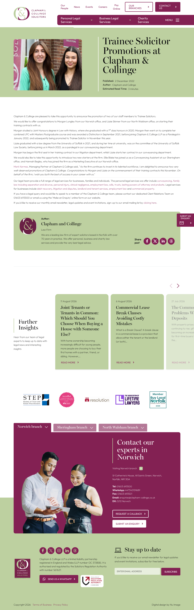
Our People (64, 7)
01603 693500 (122, 486)
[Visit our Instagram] (59, 550)
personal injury (61, 184)
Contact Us (165, 7)
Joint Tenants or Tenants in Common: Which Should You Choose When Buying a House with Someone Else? (80, 299)
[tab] (32, 428)
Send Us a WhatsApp (60, 579)
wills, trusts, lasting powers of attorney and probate (136, 184)
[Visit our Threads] (75, 550)
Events (89, 6)
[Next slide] (178, 286)
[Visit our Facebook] (42, 550)
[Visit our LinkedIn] (67, 550)
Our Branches (135, 7)
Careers (103, 6)
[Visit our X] (51, 550)
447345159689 (126, 490)
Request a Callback (129, 513)
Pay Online (116, 7)
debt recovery (44, 188)
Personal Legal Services (70, 20)
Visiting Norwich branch (124, 468)
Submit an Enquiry (128, 523)
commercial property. (143, 188)
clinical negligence (79, 184)
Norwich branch (30, 427)
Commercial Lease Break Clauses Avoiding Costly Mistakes (137, 297)
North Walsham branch (120, 427)
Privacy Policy (60, 604)
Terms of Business (42, 604)
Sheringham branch (72, 427)
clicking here (150, 202)
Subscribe (170, 571)
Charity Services (143, 20)
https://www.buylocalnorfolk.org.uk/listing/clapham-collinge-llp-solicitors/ (158, 394)
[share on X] (155, 241)
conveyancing (164, 180)
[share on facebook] (147, 241)
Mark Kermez (21, 166)
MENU (169, 20)
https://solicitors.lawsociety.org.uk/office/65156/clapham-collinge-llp (67, 394)
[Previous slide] (171, 286)
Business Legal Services (108, 20)
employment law (99, 184)
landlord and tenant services (93, 188)
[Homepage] (30, 13)
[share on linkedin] (163, 241)
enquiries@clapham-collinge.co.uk (133, 497)
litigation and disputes (64, 188)
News (77, 6)
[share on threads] (171, 241)
